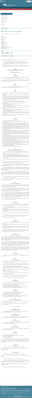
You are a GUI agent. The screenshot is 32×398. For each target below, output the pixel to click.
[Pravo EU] (29, 74)
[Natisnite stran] (30, 11)
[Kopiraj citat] (7, 28)
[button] (16, 28)
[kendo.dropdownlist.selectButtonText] (9, 56)
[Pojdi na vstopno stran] (9, 6)
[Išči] (25, 1)
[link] (3, 8)
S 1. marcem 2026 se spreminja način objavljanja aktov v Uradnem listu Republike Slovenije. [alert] (13, 9)
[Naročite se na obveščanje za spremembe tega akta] (26, 11)
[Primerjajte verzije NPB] (12, 56)
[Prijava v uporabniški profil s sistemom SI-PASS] (29, 1)
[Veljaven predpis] (1, 31)
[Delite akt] (29, 11)
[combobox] (7, 56)
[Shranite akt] (28, 11)
